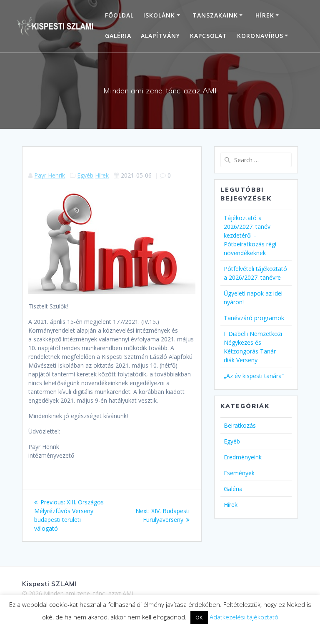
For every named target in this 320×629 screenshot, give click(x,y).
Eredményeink (243, 457)
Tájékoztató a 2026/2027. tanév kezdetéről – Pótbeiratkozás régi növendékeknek (250, 235)
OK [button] (199, 617)
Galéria (118, 36)
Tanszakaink (215, 15)
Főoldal (119, 15)
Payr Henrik (49, 175)
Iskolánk (159, 15)
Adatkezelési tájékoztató (244, 617)
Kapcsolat (208, 36)
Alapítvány (160, 36)
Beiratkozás (240, 425)
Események (239, 473)
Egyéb (85, 175)
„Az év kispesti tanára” (254, 376)
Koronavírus (260, 36)
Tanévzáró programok (254, 318)
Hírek (264, 15)
